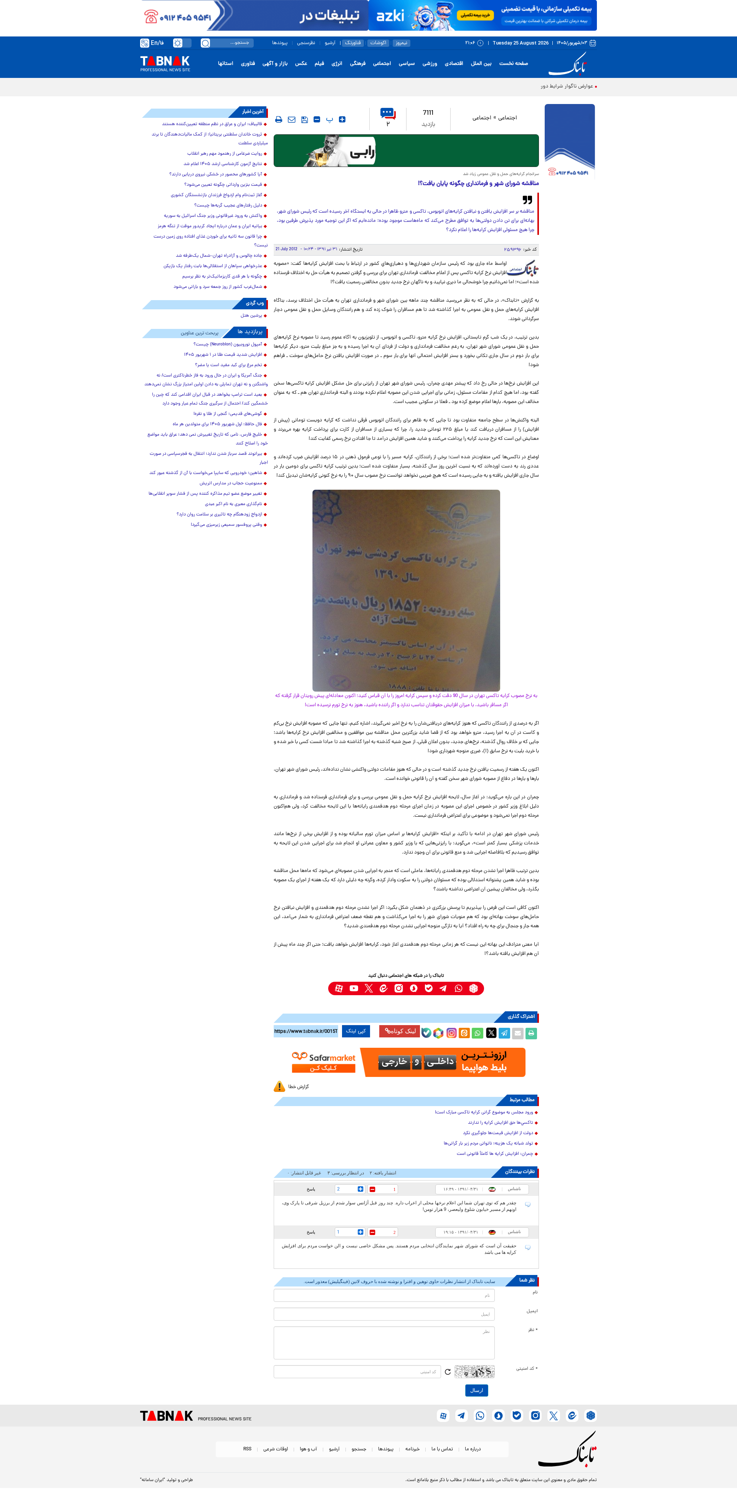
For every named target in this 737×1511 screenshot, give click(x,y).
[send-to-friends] (291, 119)
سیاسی (407, 64)
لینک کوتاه (403, 1031)
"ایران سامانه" (152, 1480)
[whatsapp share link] (477, 1033)
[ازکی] (482, 15)
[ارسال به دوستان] (518, 1033)
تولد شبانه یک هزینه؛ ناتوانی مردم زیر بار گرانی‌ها (488, 1143)
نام (535, 1292)
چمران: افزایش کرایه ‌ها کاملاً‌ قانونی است (495, 1154)
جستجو (359, 1449)
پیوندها (280, 43)
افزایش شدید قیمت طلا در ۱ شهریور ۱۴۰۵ (223, 355)
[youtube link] (354, 988)
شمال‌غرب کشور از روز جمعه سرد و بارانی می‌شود (218, 287)
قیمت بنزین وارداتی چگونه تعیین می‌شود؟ (223, 185)
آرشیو (330, 43)
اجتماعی (382, 64)
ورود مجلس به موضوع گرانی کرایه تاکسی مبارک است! (484, 1112)
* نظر (533, 1330)
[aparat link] (339, 988)
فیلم (319, 64)
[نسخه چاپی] (531, 1033)
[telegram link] (443, 988)
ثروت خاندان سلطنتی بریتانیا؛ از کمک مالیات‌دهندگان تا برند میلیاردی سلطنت (210, 139)
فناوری (248, 64)
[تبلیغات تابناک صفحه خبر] (570, 143)
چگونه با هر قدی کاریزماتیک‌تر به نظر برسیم (222, 276)
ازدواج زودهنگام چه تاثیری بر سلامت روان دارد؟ (219, 514)
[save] (304, 119)
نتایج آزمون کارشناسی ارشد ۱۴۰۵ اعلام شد (222, 164)
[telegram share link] (504, 1033)
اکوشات (378, 43)
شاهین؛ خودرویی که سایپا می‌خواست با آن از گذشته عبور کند (205, 473)
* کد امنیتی (527, 1369)
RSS (247, 1449)
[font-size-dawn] (317, 119)
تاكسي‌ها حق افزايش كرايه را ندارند (500, 1123)
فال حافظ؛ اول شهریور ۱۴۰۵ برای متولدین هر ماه (217, 424)
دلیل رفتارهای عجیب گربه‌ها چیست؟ (228, 205)
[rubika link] (473, 988)
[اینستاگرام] (450, 1032)
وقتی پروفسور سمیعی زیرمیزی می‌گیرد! (226, 525)
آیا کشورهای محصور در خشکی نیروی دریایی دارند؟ (215, 174)
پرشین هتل (251, 315)
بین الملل (481, 64)
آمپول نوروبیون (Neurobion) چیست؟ (227, 344)
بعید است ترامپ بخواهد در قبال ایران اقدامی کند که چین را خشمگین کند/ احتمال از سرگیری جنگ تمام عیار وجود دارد (210, 399)
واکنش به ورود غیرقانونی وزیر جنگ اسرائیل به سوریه (213, 216)
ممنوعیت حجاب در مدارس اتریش (231, 483)
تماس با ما (442, 1449)
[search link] (205, 43)
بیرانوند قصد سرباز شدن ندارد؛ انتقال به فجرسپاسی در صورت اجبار (209, 458)
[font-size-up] (342, 119)
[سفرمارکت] (406, 1062)
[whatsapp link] (458, 988)
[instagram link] (398, 988)
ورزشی (430, 64)
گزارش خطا (298, 1087)
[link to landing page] (569, 63)
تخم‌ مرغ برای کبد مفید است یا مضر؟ (228, 365)
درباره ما (473, 1449)
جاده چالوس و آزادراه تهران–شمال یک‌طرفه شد (219, 256)
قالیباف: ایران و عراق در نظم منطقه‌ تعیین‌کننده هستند (212, 124)
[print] (278, 119)
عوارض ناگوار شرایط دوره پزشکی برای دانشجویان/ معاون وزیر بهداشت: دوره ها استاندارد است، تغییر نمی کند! (473, 87)
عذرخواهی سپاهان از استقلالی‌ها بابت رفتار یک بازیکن (213, 266)
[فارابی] (406, 150)
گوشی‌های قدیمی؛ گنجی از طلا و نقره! (227, 414)
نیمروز (401, 43)
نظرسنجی (306, 43)
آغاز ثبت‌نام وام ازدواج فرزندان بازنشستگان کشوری (216, 195)
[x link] (368, 988)
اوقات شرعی (275, 1449)
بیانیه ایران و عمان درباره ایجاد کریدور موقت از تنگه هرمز (210, 226)
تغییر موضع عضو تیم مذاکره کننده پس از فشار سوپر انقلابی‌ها (205, 493)
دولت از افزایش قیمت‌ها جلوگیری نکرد (498, 1133)
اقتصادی (454, 64)
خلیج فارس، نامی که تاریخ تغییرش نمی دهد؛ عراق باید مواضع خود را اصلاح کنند (207, 439)
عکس (301, 64)
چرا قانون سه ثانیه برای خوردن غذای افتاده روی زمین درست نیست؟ (211, 241)
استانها (225, 64)
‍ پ (328, 119)
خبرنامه (412, 1449)
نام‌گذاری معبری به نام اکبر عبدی (233, 504)
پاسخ (311, 1189)
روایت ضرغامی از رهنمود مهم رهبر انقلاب (224, 153)
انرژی (337, 64)
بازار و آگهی (275, 64)
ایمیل (532, 1311)
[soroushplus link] (413, 988)
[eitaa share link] (464, 1033)
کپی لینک (356, 1031)
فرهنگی (357, 64)
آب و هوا (308, 1449)
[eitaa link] (383, 988)
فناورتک (353, 43)
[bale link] (428, 988)
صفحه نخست (513, 64)
